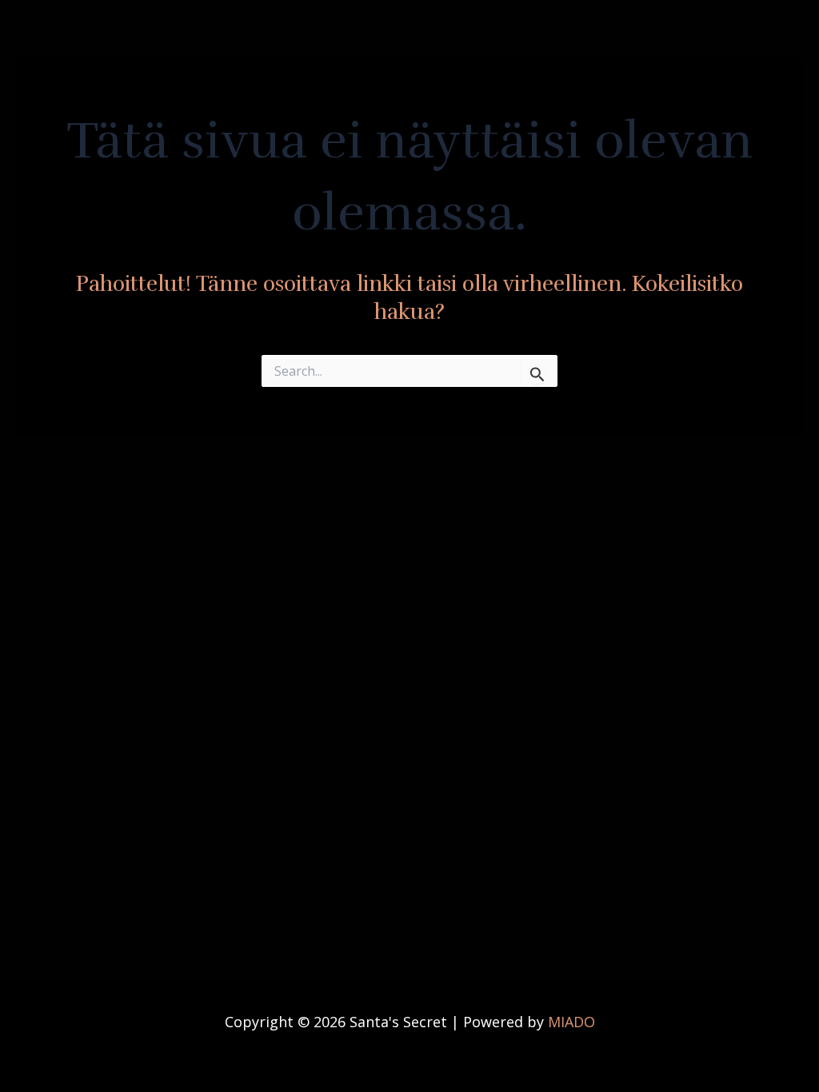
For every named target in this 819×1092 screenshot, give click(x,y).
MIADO (571, 1021)
